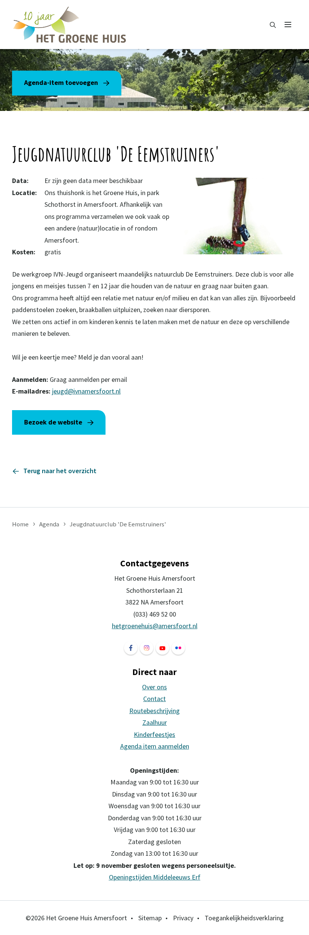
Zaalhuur (154, 722)
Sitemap (150, 917)
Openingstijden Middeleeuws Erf (154, 877)
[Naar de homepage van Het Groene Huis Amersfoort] (70, 24)
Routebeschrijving (154, 710)
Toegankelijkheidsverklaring (244, 917)
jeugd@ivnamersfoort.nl (86, 391)
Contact (154, 698)
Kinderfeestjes (154, 734)
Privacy (183, 917)
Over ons (154, 687)
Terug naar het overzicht (59, 470)
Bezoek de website (53, 422)
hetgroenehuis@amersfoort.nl (154, 625)
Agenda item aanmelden (154, 746)
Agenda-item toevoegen (61, 82)
